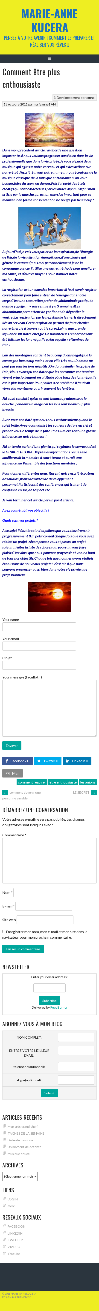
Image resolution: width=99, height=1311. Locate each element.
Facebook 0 (19, 761)
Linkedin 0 (79, 761)
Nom (7, 892)
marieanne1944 (45, 104)
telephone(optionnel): (29, 1067)
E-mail (8, 906)
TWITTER (15, 1240)
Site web (9, 919)
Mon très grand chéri (23, 1126)
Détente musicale (20, 1140)
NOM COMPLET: (29, 1037)
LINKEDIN (15, 1233)
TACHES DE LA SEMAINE (26, 1133)
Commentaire (14, 835)
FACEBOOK (16, 1226)
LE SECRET (84, 792)
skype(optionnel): (29, 1080)
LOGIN (13, 1199)
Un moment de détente (24, 1147)
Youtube (14, 1254)
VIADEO (14, 1247)
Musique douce (19, 1154)
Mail (15, 773)
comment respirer (32, 782)
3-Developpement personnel (74, 97)
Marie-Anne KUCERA (49, 20)
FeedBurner (58, 1007)
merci (11, 1206)
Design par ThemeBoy (16, 1297)
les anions (87, 782)
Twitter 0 (50, 761)
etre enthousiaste (63, 782)
